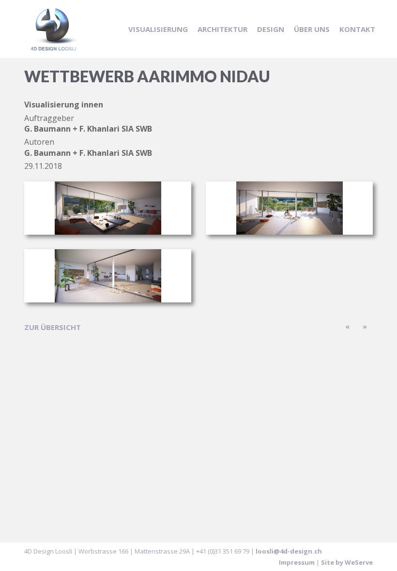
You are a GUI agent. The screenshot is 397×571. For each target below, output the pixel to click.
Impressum (297, 562)
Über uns (312, 29)
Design (270, 29)
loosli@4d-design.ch (289, 551)
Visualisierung (158, 29)
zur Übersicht (52, 327)
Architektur (222, 29)
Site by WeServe (347, 562)
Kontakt (357, 29)
